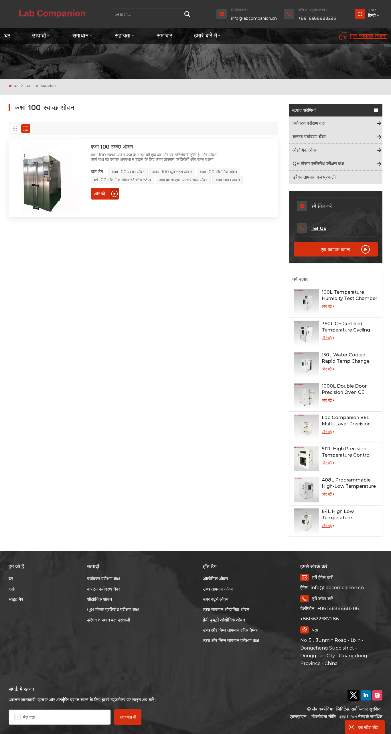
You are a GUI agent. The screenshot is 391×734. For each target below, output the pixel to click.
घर (7, 35)
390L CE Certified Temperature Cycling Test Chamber (346, 327)
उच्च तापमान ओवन (218, 589)
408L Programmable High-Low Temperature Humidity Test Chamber (349, 483)
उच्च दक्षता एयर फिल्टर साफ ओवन (183, 179)
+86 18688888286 (317, 18)
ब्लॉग (12, 589)
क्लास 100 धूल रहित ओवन (172, 171)
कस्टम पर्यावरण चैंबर (309, 136)
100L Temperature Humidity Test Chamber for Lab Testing (349, 295)
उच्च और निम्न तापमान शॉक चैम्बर (230, 630)
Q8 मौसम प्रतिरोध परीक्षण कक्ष (318, 163)
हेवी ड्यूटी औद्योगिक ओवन (224, 620)
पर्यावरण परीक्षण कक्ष (309, 123)
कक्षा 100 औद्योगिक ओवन (218, 171)
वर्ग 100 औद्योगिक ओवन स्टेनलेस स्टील (122, 179)
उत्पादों (39, 35)
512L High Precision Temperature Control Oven (346, 452)
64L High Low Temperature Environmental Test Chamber (344, 515)
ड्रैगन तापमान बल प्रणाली (314, 177)
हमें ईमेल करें (321, 206)
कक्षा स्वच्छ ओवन (228, 179)
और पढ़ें (327, 306)
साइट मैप (16, 599)
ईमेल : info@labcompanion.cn (332, 587)
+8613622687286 (319, 618)
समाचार (164, 35)
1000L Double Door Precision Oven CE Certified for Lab (344, 389)
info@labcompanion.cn (254, 18)
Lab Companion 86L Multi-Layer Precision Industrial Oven (346, 421)
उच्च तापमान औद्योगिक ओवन (226, 609)
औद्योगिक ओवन (305, 150)
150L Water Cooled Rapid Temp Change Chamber (346, 358)
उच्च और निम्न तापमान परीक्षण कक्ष (231, 640)
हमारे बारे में (205, 35)
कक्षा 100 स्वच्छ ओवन (112, 146)
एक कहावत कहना (368, 35)
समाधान (80, 35)
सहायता (123, 35)
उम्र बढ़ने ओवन (215, 599)
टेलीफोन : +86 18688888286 (329, 608)
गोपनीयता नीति (323, 716)
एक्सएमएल (298, 716)
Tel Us (318, 228)
